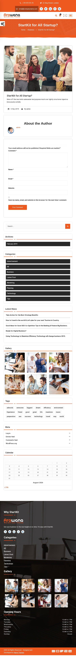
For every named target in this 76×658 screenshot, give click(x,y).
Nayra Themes (19, 653)
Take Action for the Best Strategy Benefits (22, 315)
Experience (11, 412)
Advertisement (12, 261)
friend (20, 412)
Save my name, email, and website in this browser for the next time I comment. (37, 200)
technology (38, 416)
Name (11, 169)
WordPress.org (11, 443)
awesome (20, 408)
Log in (8, 433)
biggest (29, 408)
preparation (11, 416)
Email (10, 179)
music (58, 412)
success (28, 416)
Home (23, 30)
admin (28, 109)
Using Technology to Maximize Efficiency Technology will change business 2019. (35, 336)
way (54, 416)
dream (38, 408)
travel (48, 416)
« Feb (6, 487)
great (35, 412)
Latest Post (11, 277)
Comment (12, 151)
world (62, 416)
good (27, 412)
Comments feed (12, 440)
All (8, 267)
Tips (8, 299)
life (41, 412)
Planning (10, 288)
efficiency (47, 408)
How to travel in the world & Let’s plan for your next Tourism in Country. (32, 320)
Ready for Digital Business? (16, 331)
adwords (10, 408)
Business (31, 30)
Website (11, 188)
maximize (49, 412)
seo (20, 416)
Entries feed (10, 437)
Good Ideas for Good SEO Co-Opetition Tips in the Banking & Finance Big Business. (36, 326)
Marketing (10, 283)
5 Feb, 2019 (14, 109)
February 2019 (12, 244)
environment (58, 408)
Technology (11, 293)
